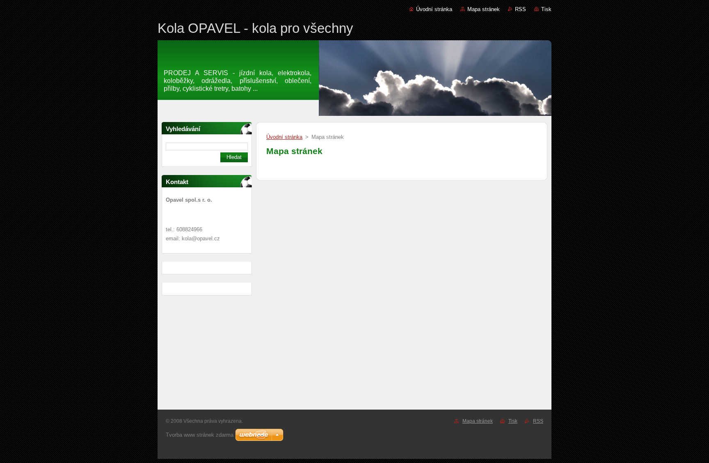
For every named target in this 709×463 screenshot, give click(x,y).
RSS (520, 9)
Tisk (546, 9)
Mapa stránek (483, 9)
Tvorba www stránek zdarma (199, 435)
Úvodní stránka (434, 9)
